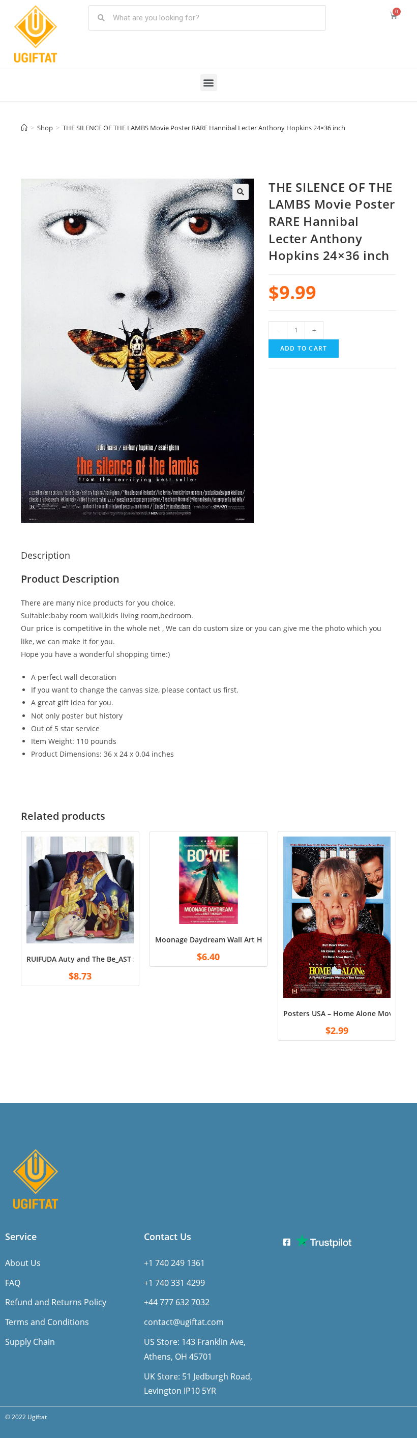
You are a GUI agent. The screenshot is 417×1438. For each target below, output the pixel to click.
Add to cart (303, 348)
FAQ (12, 1282)
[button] (208, 82)
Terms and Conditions (47, 1322)
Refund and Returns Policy (55, 1302)
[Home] (24, 127)
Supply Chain (30, 1341)
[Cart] (393, 15)
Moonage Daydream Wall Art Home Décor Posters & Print (255, 939)
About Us (23, 1263)
